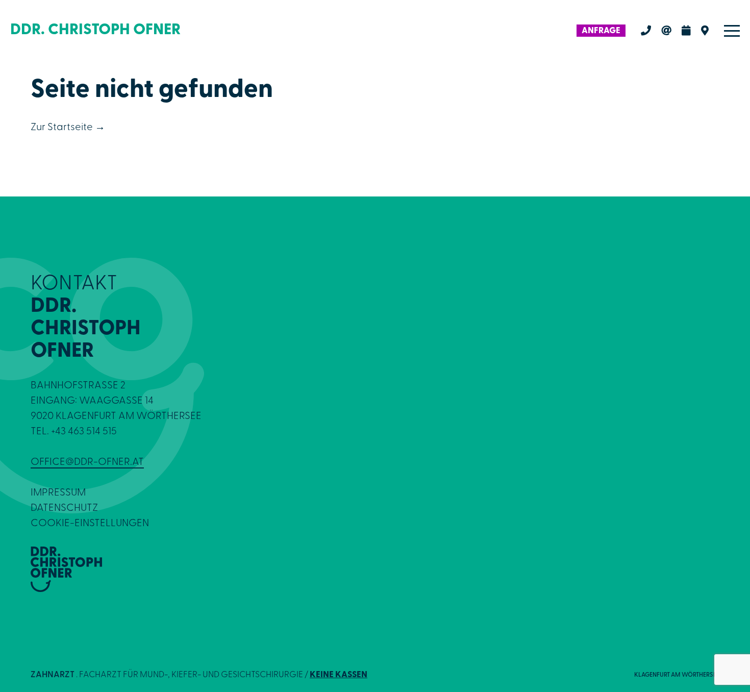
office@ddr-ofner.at (87, 462)
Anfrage (601, 31)
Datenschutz (64, 508)
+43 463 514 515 (84, 432)
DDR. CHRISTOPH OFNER (95, 30)
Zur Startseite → (68, 127)
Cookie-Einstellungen (90, 523)
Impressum (58, 493)
